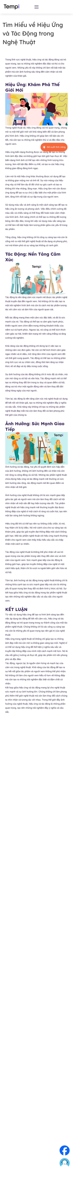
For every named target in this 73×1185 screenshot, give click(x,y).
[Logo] (11, 6)
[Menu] (36, 6)
